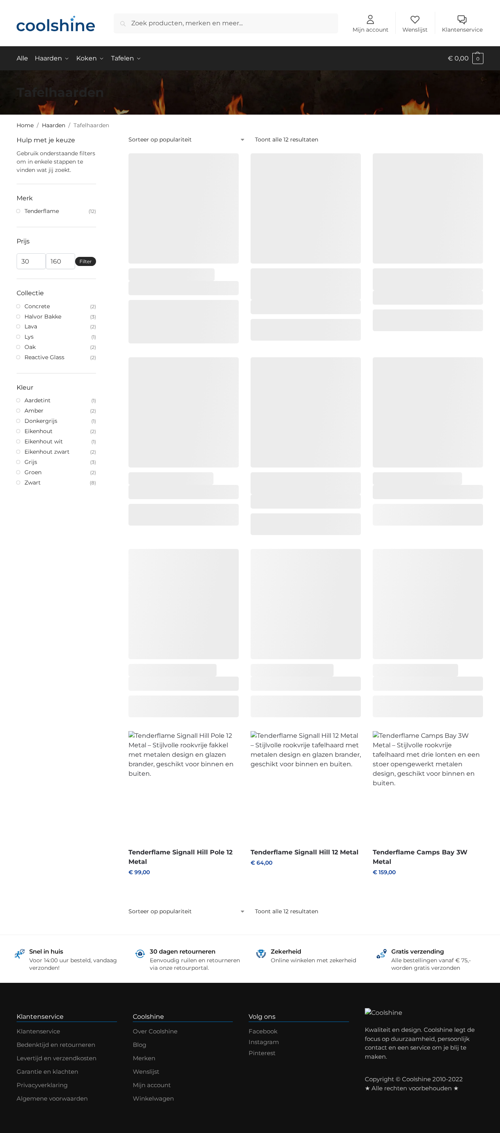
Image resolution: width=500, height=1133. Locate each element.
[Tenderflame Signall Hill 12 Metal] (306, 786)
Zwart (33, 482)
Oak (30, 347)
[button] (465, 58)
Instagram (264, 1042)
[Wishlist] (227, 165)
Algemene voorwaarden (52, 1098)
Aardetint (38, 400)
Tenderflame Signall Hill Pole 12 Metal (180, 856)
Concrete (37, 306)
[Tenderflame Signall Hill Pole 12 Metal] (183, 786)
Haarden (53, 125)
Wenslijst (415, 29)
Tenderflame (42, 211)
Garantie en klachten (47, 1071)
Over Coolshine (155, 1031)
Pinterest (262, 1053)
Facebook (263, 1031)
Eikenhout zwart (47, 451)
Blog (139, 1044)
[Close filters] (98, 140)
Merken (144, 1058)
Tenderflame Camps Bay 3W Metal (420, 856)
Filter (85, 261)
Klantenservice (462, 29)
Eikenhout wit (44, 441)
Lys (29, 336)
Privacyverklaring (42, 1085)
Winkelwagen (153, 1098)
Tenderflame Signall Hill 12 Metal (304, 852)
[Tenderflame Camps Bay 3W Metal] (428, 786)
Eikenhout (39, 431)
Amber (34, 410)
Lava (31, 326)
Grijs (31, 462)
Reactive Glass (44, 357)
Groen (33, 472)
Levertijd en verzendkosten (56, 1058)
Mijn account (371, 29)
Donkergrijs (41, 420)
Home (25, 125)
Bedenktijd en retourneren (56, 1044)
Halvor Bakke (43, 316)
